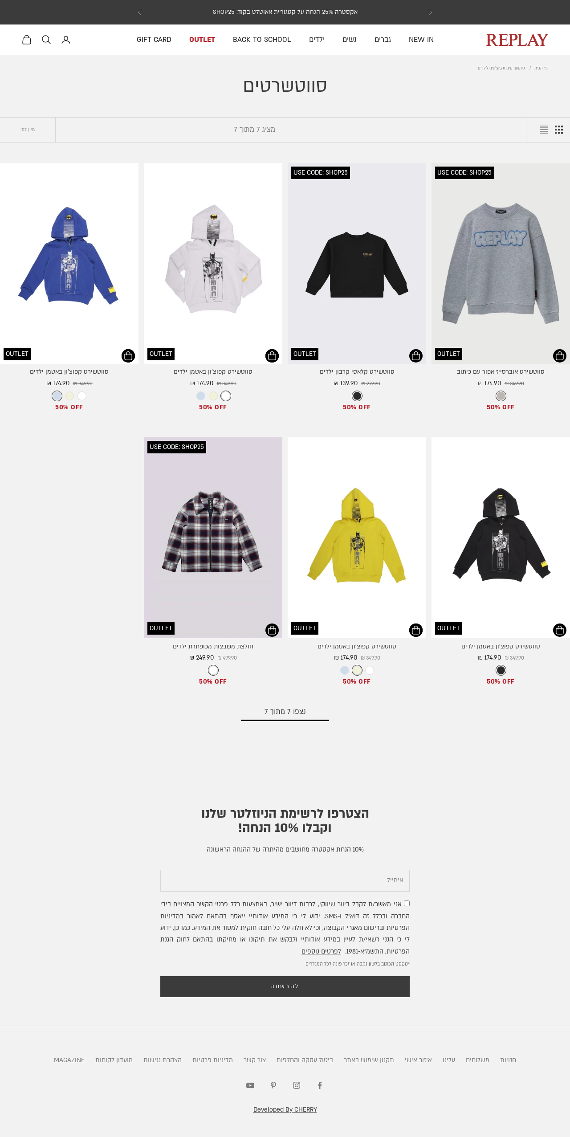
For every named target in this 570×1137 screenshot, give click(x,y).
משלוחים (477, 1060)
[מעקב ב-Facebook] (319, 1085)
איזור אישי (418, 1060)
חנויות (508, 1060)
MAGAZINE (69, 1060)
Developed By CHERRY (285, 1109)
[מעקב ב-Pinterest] (273, 1085)
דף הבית (541, 68)
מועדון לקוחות (114, 1060)
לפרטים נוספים (321, 951)
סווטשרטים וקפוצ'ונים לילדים (501, 68)
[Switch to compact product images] (544, 130)
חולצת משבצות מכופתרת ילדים (213, 646)
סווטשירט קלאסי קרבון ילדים (357, 371)
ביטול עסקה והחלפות (305, 1060)
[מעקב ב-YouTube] (250, 1085)
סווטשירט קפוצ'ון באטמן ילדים (213, 371)
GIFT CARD (154, 40)
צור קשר (255, 1060)
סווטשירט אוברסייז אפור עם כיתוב (501, 371)
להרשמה (285, 986)
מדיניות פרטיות (212, 1060)
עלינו (449, 1060)
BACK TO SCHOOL (262, 40)
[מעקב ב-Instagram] (296, 1085)
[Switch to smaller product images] (559, 130)
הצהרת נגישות (162, 1060)
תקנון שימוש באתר (369, 1060)
